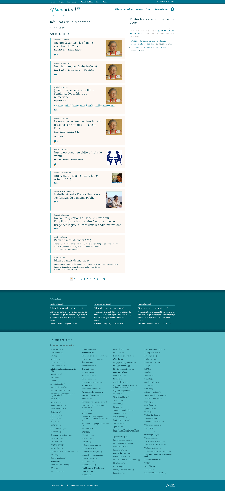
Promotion (119, 473)
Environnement (89, 376)
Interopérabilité (121, 349)
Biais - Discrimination (60, 390)
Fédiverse (87, 399)
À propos (139, 9)
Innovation (88, 461)
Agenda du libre (87, 2)
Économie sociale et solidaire (95, 356)
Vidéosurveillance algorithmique (158, 451)
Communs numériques (61, 435)
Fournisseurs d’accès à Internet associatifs (94, 406)
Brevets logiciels (58, 405)
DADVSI (55, 455)
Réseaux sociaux (152, 362)
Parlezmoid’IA (120, 450)
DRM (54, 468)
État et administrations (92, 382)
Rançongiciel (150, 356)
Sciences (149, 376)
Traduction (149, 431)
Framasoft (87, 413)
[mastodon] (67, 485)
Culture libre (57, 448)
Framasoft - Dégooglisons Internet (95, 424)
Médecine (118, 404)
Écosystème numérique (92, 359)
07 (173, 31)
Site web (148, 385)
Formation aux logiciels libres (94, 402)
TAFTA (148, 412)
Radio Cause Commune (154, 349)
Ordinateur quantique (122, 440)
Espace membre (89, 379)
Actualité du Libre (59, 362)
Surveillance (150, 405)
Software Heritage (152, 392)
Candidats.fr (56, 415)
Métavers (117, 407)
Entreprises (88, 372)
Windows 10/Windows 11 (155, 473)
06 (131, 34)
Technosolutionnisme (154, 422)
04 (135, 34)
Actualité (55, 359)
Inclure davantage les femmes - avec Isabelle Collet (75, 44)
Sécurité (148, 379)
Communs (56, 432)
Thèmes (118, 9)
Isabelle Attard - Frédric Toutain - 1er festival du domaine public (77, 196)
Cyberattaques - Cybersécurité (64, 451)
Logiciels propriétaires (123, 390)
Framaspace (87, 429)
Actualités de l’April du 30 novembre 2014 (148, 47)
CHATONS (56, 425)
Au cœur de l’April (59, 387)
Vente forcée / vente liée (155, 445)
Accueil (52, 16)
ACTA (54, 356)
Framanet (87, 410)
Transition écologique (154, 441)
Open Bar (118, 427)
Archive (55, 381)
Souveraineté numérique (155, 395)
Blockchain (56, 402)
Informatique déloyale (92, 452)
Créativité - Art (58, 442)
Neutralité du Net (121, 420)
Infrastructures (89, 458)
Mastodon (118, 400)
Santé (147, 372)
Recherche (150, 359)
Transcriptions (161, 9)
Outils (105, 2)
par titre (56, 345)
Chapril (55, 422)
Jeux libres (118, 353)
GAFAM (86, 432)
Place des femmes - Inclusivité (126, 460)
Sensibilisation (151, 382)
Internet (86, 475)
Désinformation (58, 458)
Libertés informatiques (123, 369)
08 (169, 31)
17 (104, 279)
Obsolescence (119, 423)
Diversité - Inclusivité (60, 465)
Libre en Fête (119, 376)
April (53, 2)
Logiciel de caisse (121, 382)
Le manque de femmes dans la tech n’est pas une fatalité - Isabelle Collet (77, 125)
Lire (56, 54)
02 (142, 34)
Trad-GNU (149, 428)
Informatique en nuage (92, 455)
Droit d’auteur (58, 471)
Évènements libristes (91, 389)
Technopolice (150, 418)
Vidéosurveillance (152, 448)
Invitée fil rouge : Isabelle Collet (75, 66)
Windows (149, 469)
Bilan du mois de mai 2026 (153, 308)
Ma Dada (117, 394)
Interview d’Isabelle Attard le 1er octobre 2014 (76, 177)
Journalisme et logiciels (123, 356)
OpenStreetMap (120, 437)
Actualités (128, 9)
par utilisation (68, 345)
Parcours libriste (121, 447)
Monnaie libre (119, 413)
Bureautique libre (58, 409)
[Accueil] (65, 9)
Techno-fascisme (152, 415)
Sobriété (148, 389)
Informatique (89, 448)
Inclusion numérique (91, 445)
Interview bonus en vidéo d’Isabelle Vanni (78, 154)
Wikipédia (149, 466)
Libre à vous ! (72, 2)
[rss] (62, 485)
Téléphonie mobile (152, 425)
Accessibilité (57, 353)
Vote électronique (152, 460)
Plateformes (119, 463)
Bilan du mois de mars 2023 (72, 240)
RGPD (148, 369)
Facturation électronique (92, 392)
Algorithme (56, 374)
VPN (147, 463)
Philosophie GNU (121, 456)
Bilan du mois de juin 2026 (109, 308)
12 (155, 31)
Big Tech (55, 399)
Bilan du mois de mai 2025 (72, 260)
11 (158, 31)
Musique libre (120, 417)
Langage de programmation (125, 362)
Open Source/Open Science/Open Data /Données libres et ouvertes (126, 432)
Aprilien (55, 377)
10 (162, 31)
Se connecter (92, 486)
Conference (56, 438)
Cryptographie (57, 445)
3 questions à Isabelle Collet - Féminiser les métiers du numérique (74, 93)
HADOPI (86, 442)
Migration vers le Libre (123, 410)
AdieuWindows (58, 366)
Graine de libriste (90, 438)
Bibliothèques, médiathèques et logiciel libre (63, 395)
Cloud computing (58, 428)
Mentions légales (78, 486)
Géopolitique (88, 435)
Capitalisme (56, 419)
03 (139, 34)
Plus (97, 2)
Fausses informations (91, 395)
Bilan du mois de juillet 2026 (66, 308)
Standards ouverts (153, 399)
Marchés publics (121, 397)
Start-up (148, 402)
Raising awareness (152, 353)
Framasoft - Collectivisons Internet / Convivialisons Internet (95, 418)
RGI (147, 366)
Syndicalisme (150, 408)
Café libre (56, 412)
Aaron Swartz (57, 349)
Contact (149, 9)
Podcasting (118, 466)
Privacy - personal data (123, 470)
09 (165, 31)
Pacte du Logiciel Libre (123, 443)
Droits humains (89, 349)
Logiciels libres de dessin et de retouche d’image (125, 386)
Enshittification (89, 366)
